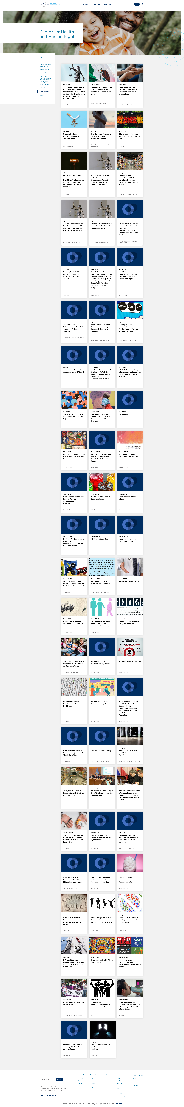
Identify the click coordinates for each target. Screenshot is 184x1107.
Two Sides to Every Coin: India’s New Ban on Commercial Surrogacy (100, 624)
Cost (118, 1088)
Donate (137, 4)
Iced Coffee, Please (101, 1104)
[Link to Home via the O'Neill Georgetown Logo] (50, 6)
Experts (100, 4)
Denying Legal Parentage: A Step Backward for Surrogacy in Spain (101, 136)
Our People (81, 1080)
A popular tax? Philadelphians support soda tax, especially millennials (102, 1005)
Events (130, 4)
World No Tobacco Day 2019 (130, 661)
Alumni (118, 1078)
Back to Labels (124, 414)
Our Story (81, 1078)
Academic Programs (122, 1096)
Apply (118, 1086)
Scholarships (120, 1091)
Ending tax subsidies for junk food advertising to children (101, 1047)
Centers (92, 1078)
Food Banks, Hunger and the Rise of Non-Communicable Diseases (74, 457)
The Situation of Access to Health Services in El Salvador (129, 753)
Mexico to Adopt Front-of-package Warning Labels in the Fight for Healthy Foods (73, 584)
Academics (107, 4)
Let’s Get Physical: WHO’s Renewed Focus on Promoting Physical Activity (102, 920)
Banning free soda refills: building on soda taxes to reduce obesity (128, 920)
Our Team (47, 61)
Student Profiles (121, 1083)
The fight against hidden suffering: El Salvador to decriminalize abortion (100, 880)
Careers (80, 1083)
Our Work (93, 4)
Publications (47, 88)
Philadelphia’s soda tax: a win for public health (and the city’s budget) (73, 1047)
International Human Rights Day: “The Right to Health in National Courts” (102, 793)
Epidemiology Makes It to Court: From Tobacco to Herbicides (73, 704)
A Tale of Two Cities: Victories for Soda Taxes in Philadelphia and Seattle (73, 880)
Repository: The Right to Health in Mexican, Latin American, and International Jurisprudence (47, 80)
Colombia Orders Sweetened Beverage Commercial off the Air (128, 880)
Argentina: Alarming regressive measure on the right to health (101, 837)
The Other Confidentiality (129, 581)
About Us (85, 4)
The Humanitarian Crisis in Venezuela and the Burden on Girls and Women (73, 664)
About (47, 57)
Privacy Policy (118, 1103)
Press (124, 4)
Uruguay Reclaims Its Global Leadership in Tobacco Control (71, 136)
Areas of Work (47, 73)
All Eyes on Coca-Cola (99, 539)
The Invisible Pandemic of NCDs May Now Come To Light (73, 417)
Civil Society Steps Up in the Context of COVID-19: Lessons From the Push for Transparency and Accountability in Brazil (102, 374)
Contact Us (120, 1093)
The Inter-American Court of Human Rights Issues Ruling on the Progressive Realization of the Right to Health (129, 795)
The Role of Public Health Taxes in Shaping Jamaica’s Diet (129, 136)
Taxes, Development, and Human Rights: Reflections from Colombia (73, 793)
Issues (91, 1080)
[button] (142, 4)
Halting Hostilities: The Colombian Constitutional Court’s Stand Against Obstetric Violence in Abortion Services (101, 180)
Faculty (119, 1080)
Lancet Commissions (95, 1090)
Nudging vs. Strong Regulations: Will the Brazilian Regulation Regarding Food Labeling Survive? (128, 180)
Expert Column (117, 4)
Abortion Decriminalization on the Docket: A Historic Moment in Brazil (101, 226)
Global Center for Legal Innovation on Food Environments (47, 67)
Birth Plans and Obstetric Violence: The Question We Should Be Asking (73, 753)
